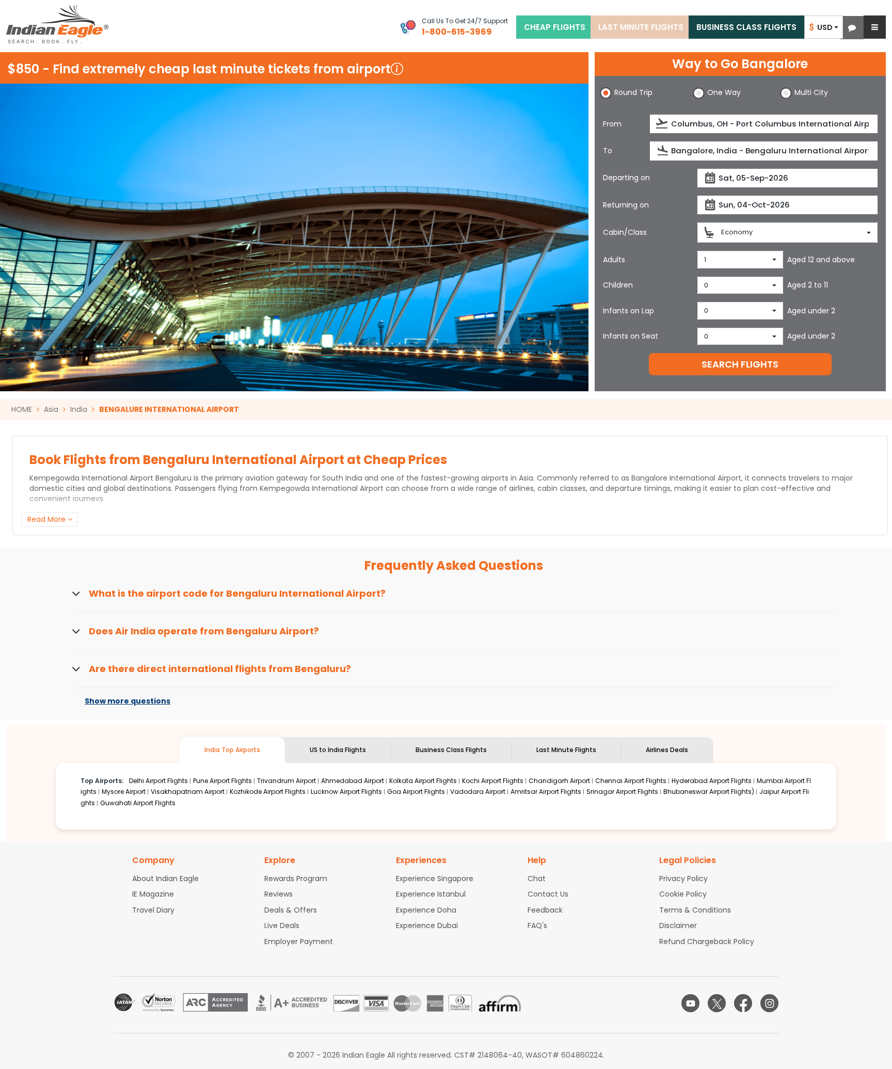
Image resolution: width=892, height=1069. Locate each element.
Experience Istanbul (431, 894)
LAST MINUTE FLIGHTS (640, 27)
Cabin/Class (625, 232)
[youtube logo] (690, 1003)
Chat (537, 878)
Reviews (278, 894)
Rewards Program (295, 878)
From (612, 124)
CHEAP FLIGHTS (554, 27)
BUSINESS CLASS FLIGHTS (746, 27)
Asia (51, 409)
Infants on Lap (628, 311)
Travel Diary (153, 910)
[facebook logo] (743, 1003)
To (607, 151)
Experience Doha (426, 910)
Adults (614, 259)
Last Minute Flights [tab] (566, 749)
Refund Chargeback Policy (706, 941)
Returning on (626, 205)
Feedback (545, 910)
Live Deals (281, 925)
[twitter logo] (717, 1003)
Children (618, 285)
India (78, 409)
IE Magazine (153, 894)
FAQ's (537, 925)
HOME (21, 409)
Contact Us (548, 894)
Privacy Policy (683, 878)
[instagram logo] (769, 1003)
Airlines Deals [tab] (667, 749)
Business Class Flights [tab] (451, 749)
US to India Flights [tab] (338, 749)
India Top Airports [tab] (232, 749)
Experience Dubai (427, 925)
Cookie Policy (683, 894)
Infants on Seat (630, 336)
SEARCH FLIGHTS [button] (740, 364)
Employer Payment (298, 941)
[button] (852, 27)
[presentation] (662, 123)
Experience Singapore (434, 878)
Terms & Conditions (695, 910)
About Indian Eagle (165, 878)
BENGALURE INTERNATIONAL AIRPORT (169, 409)
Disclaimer (678, 925)
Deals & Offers (290, 910)
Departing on (626, 177)
